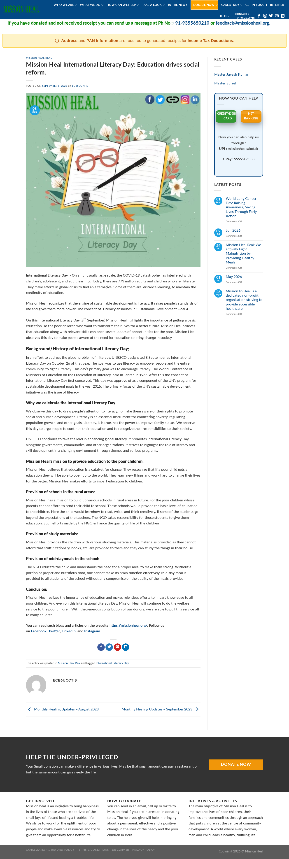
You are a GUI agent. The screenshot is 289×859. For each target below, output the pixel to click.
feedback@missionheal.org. (228, 23)
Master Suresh (225, 83)
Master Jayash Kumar (231, 74)
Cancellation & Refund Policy (50, 849)
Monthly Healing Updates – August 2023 (66, 709)
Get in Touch (256, 5)
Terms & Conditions (93, 849)
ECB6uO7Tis (80, 86)
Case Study (230, 5)
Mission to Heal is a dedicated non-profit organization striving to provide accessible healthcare (244, 299)
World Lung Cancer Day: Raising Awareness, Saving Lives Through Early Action (241, 207)
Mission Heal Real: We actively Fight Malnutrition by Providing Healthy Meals (243, 253)
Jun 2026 (233, 230)
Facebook (39, 631)
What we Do (90, 5)
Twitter (54, 631)
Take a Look (152, 5)
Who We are (64, 5)
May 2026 (234, 277)
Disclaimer (120, 849)
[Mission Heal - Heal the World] (21, 9)
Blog (224, 16)
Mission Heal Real (39, 58)
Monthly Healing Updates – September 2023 (157, 709)
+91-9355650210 (176, 23)
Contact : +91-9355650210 (244, 16)
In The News (177, 5)
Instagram (92, 631)
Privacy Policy (143, 849)
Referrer (277, 5)
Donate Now (204, 5)
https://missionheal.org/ (128, 625)
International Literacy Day (112, 663)
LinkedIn (69, 631)
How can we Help (121, 5)
